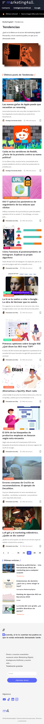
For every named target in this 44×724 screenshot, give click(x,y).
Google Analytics (11, 198)
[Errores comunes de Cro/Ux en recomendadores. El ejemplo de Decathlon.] (22, 468)
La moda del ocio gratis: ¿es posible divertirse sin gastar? (28, 608)
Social (7, 248)
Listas (18, 600)
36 (24, 553)
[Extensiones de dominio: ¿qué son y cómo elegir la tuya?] (8, 584)
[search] (40, 2)
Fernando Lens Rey (12, 221)
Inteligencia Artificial (21, 292)
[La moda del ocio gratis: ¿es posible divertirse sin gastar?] (8, 609)
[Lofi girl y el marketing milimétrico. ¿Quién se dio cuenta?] (22, 518)
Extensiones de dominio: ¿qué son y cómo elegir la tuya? (27, 583)
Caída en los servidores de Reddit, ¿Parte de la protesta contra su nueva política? (21, 154)
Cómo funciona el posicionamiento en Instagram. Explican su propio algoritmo (21, 255)
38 (34, 553)
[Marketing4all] (21, 2)
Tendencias (9, 100)
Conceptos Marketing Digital (25, 589)
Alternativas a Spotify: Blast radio (19, 391)
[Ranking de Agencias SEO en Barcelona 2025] (8, 597)
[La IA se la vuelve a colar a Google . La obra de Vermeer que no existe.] (22, 284)
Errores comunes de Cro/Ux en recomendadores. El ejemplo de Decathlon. (18, 485)
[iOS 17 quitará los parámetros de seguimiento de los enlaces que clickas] (22, 187)
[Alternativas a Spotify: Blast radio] (22, 376)
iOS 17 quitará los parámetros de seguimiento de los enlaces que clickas (19, 204)
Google (7, 292)
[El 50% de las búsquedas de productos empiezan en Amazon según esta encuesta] (22, 418)
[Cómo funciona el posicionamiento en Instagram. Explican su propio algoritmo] (22, 237)
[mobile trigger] (4, 2)
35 (18, 553)
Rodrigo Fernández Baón (14, 120)
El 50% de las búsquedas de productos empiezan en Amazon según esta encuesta (18, 435)
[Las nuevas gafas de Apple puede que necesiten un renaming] (22, 90)
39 (40, 553)
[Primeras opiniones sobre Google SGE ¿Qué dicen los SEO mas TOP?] (22, 329)
